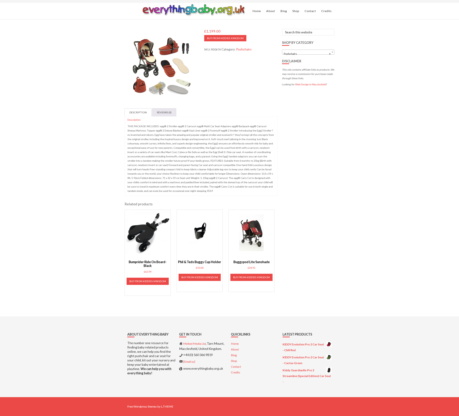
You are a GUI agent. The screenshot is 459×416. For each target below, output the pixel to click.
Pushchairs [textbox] (307, 53)
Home (235, 343)
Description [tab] (138, 112)
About (235, 349)
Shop (234, 360)
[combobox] (308, 52)
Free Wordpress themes (142, 406)
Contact (236, 366)
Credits (235, 372)
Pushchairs (244, 49)
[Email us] (189, 361)
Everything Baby (193, 10)
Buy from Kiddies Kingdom (225, 38)
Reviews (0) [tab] (164, 112)
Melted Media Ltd (194, 343)
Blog (234, 355)
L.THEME (167, 406)
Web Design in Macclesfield (310, 84)
